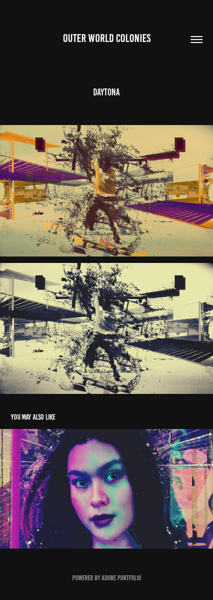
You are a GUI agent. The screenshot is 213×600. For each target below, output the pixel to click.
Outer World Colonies (107, 38)
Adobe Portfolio (121, 578)
